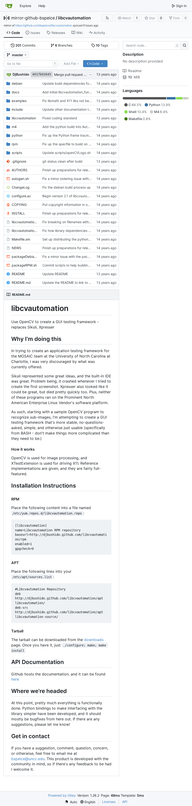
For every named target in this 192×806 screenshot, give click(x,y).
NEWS (16, 248)
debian (17, 83)
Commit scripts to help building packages (74, 265)
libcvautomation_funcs (25, 222)
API (124, 802)
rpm (15, 144)
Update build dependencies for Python (72, 83)
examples (19, 101)
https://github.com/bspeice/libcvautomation (43, 25)
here (15, 679)
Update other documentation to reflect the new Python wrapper (91, 109)
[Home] (8, 6)
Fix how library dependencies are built (71, 231)
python (17, 135)
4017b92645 (41, 74)
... (90, 74)
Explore (25, 6)
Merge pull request (69, 75)
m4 (14, 127)
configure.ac (21, 196)
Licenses (108, 802)
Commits (25, 45)
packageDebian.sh (25, 257)
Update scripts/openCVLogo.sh (66, 153)
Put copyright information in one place (71, 205)
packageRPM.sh (24, 265)
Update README (55, 274)
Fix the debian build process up (66, 187)
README (18, 274)
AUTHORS (19, 170)
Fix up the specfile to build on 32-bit (70, 144)
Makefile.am (21, 239)
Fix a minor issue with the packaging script (75, 257)
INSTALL (18, 213)
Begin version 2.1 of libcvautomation (69, 196)
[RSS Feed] (107, 18)
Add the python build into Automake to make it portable (85, 127)
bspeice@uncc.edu (27, 758)
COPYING (19, 205)
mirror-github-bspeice (33, 18)
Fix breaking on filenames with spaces (71, 222)
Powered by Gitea (62, 795)
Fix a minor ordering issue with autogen (72, 179)
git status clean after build (62, 161)
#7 (86, 75)
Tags (102, 45)
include (17, 109)
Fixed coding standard (59, 118)
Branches (63, 45)
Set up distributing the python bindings (72, 239)
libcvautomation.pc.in (25, 231)
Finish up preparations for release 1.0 (70, 170)
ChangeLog (21, 187)
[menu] (71, 802)
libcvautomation (74, 18)
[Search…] (184, 45)
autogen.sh (20, 179)
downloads (93, 639)
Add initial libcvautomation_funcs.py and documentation (85, 92)
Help (41, 6)
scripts (17, 153)
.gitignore (19, 161)
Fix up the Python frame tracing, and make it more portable (87, 135)
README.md (21, 282)
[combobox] (31, 63)
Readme (135, 71)
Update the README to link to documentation (77, 282)
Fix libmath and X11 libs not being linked (73, 101)
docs (15, 92)
